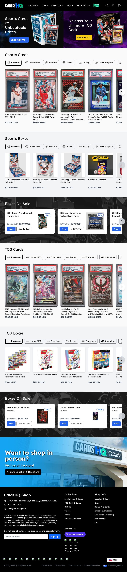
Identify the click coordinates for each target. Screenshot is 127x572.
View (11, 229)
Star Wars (110, 257)
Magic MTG (35, 257)
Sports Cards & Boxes (73, 499)
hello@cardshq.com (16, 508)
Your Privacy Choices (115, 566)
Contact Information (92, 566)
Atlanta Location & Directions (23, 472)
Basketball (34, 62)
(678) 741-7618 (14, 504)
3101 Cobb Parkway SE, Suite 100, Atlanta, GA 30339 (32, 500)
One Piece (56, 257)
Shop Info (82, 5)
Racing (86, 62)
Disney (73, 257)
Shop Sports (18, 39)
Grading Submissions (103, 511)
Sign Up (55, 536)
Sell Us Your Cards (102, 507)
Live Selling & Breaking (104, 515)
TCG (44, 5)
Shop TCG (82, 37)
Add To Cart (24, 229)
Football (53, 62)
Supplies (56, 5)
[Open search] (107, 5)
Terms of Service (75, 566)
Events (97, 503)
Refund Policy (47, 566)
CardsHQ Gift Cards (72, 519)
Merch (70, 5)
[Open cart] (119, 5)
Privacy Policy (60, 566)
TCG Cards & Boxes (72, 503)
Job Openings (100, 519)
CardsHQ (13, 566)
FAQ (96, 523)
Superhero (91, 257)
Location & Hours (102, 499)
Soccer (70, 62)
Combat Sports (106, 62)
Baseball (15, 62)
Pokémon (16, 257)
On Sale (67, 507)
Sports (32, 5)
